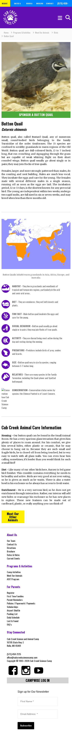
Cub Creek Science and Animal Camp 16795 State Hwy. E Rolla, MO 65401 (23, 642)
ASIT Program (13, 579)
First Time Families (15, 596)
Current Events (13, 558)
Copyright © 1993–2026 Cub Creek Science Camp (29, 661)
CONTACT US (50, 6)
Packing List (12, 614)
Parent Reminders (15, 599)
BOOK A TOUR (29, 6)
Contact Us (12, 544)
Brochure (11, 551)
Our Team (11, 540)
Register (10, 592)
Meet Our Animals (14, 575)
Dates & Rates (13, 555)
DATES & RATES (17, 6)
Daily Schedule (13, 617)
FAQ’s (9, 624)
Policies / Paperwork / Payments (21, 603)
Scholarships (12, 607)
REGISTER (5, 6)
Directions (11, 548)
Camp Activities (14, 572)
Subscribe (26, 725)
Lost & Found (12, 621)
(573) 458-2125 (14, 654)
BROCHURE (39, 6)
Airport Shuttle (13, 610)
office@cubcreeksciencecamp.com (22, 657)
